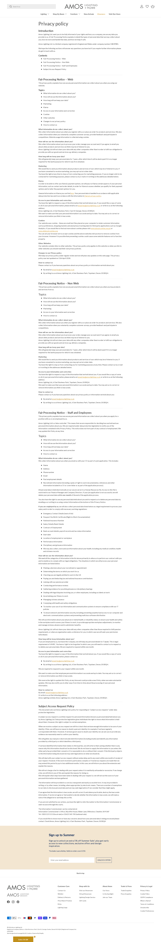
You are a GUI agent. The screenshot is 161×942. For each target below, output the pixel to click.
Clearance (101, 14)
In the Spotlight (108, 894)
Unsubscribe (144, 907)
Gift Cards (82, 901)
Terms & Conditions (147, 904)
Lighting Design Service (87, 897)
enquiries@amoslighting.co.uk (89, 205)
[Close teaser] (34, 937)
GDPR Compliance (146, 897)
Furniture (74, 14)
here (72, 193)
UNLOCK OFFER (104, 860)
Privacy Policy (145, 890)
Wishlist (60, 894)
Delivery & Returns (64, 897)
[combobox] (31, 6)
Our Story (106, 890)
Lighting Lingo (62, 907)
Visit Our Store (114, 14)
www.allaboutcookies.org (48, 231)
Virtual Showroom (85, 894)
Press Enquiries (126, 894)
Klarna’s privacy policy (92, 196)
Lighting (44, 14)
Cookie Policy (145, 894)
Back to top (80, 873)
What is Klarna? (145, 901)
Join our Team (107, 897)
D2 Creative (28, 933)
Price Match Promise (65, 901)
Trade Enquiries (126, 890)
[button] (152, 6)
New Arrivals (89, 14)
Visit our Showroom (86, 890)
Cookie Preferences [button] (147, 911)
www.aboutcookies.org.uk (101, 228)
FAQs (60, 904)
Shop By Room (58, 14)
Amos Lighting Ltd (17, 927)
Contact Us (62, 890)
